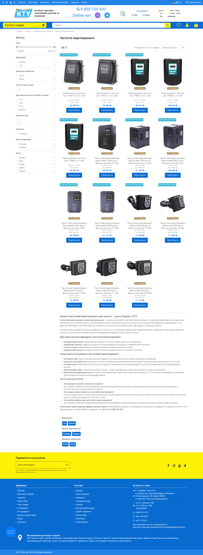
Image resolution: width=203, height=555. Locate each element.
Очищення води (83, 501)
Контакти (45, 2)
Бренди (79, 490)
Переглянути (74, 110)
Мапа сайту (23, 501)
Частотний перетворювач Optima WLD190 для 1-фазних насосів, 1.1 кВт (107, 290)
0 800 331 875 (142, 512)
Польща (66, 434)
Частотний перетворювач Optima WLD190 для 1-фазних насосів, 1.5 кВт (74, 290)
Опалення (80, 518)
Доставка (33, 2)
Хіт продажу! (23, 511)
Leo (64, 423)
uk (176, 2)
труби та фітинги (83, 511)
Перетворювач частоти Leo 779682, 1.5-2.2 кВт (139, 94)
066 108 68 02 (142, 516)
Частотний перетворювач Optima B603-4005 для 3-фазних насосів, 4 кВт (172, 160)
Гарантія (75, 2)
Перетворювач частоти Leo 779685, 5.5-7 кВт (74, 159)
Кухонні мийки (82, 494)
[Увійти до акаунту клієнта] (187, 25)
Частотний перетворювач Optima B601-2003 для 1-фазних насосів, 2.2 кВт (107, 160)
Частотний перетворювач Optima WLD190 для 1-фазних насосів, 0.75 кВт (139, 290)
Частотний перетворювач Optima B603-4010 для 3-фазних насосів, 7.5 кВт (107, 225)
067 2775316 (141, 520)
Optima (71, 423)
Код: (71, 102)
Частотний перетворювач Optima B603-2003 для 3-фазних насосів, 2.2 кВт (139, 160)
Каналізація (81, 515)
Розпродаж (23, 508)
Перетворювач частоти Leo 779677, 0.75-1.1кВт (74, 94)
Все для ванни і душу (85, 508)
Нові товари (23, 504)
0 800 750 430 (93, 9)
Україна (76, 434)
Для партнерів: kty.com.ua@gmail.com (150, 524)
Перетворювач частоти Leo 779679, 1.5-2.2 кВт (107, 94)
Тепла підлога (82, 522)
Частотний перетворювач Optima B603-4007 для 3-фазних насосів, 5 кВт (74, 225)
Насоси (79, 504)
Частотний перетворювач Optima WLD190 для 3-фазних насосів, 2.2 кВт (172, 225)
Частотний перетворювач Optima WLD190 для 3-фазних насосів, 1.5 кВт (139, 225)
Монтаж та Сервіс (60, 2)
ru (181, 2)
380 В (72, 444)
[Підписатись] (67, 465)
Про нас (22, 2)
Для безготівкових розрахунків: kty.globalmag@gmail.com (159, 527)
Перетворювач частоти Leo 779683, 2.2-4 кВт (172, 94)
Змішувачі (80, 498)
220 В (65, 444)
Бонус (84, 2)
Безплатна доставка (27, 515)
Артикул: (71, 100)
